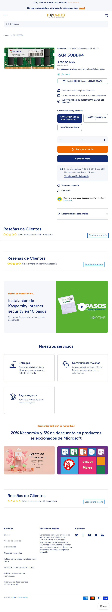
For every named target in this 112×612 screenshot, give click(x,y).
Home (6, 35)
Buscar (7, 535)
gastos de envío (68, 69)
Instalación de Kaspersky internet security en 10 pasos (27, 306)
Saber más (67, 200)
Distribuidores (10, 547)
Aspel (82, 8)
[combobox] (56, 24)
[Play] (82, 307)
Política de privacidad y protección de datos (20, 560)
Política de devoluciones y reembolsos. (15, 574)
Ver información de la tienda (76, 176)
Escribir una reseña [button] (98, 235)
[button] (106, 15)
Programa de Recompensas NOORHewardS (16, 583)
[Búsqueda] (6, 24)
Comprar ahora (82, 158)
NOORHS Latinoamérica (19, 597)
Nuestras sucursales (13, 553)
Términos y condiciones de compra (19, 567)
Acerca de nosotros (12, 541)
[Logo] (56, 15)
